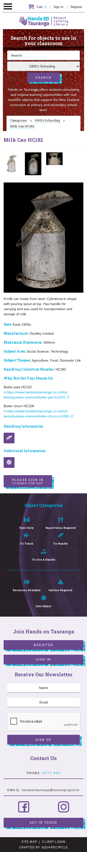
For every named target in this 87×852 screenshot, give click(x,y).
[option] (12, 163)
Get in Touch (43, 822)
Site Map (29, 842)
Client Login (53, 842)
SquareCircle (54, 847)
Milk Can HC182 (22, 126)
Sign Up (43, 740)
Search (43, 77)
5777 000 (51, 773)
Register (76, 7)
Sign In (58, 7)
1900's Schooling (47, 120)
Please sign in (28, 481)
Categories (18, 120)
